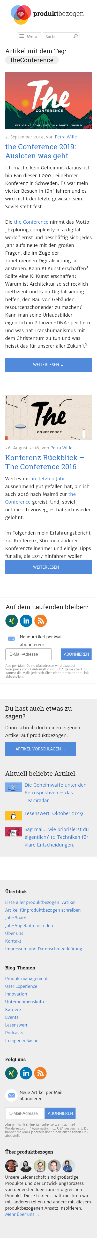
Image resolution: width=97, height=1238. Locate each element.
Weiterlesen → (48, 364)
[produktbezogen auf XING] (11, 621)
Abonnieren (76, 654)
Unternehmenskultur (26, 1001)
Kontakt (13, 941)
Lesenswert (16, 1025)
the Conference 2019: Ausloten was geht (40, 151)
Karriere (13, 1009)
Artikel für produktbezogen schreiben (43, 910)
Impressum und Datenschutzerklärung (43, 948)
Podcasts (14, 1032)
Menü (32, 36)
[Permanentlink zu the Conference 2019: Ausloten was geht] (48, 102)
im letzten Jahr (48, 479)
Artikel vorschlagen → (41, 749)
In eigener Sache (21, 1040)
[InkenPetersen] (25, 1170)
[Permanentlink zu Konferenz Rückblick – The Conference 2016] (48, 419)
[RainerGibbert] (40, 1170)
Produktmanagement (26, 978)
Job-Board (15, 917)
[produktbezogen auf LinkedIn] (26, 621)
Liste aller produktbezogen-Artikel (40, 902)
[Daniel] (11, 1170)
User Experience (21, 986)
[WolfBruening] (54, 1170)
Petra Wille (66, 136)
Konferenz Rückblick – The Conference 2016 (44, 462)
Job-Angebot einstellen (29, 925)
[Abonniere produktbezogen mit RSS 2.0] (40, 621)
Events (12, 1017)
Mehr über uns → (22, 1214)
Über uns (14, 933)
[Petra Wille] (68, 1170)
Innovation (16, 994)
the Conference (31, 222)
